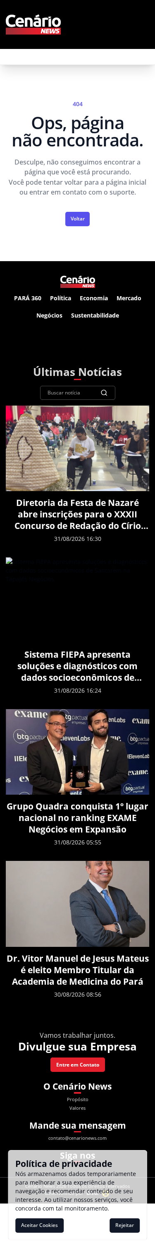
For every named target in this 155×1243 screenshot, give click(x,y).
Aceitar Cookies (39, 1225)
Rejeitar (124, 1225)
